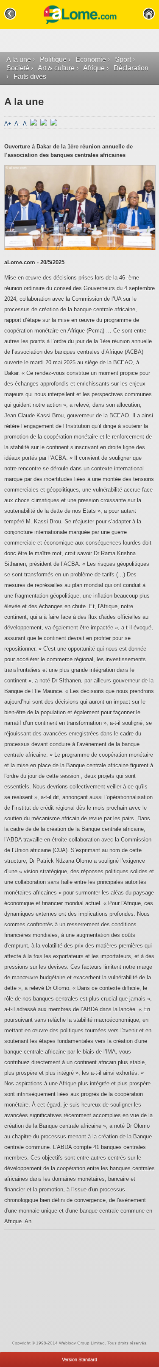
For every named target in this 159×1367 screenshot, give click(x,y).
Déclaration (131, 68)
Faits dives (30, 76)
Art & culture (56, 68)
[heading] (79, 15)
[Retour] (10, 14)
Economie (90, 59)
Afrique (94, 68)
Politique (53, 59)
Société (17, 68)
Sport (123, 59)
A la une (18, 59)
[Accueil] (149, 14)
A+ (8, 123)
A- (18, 123)
